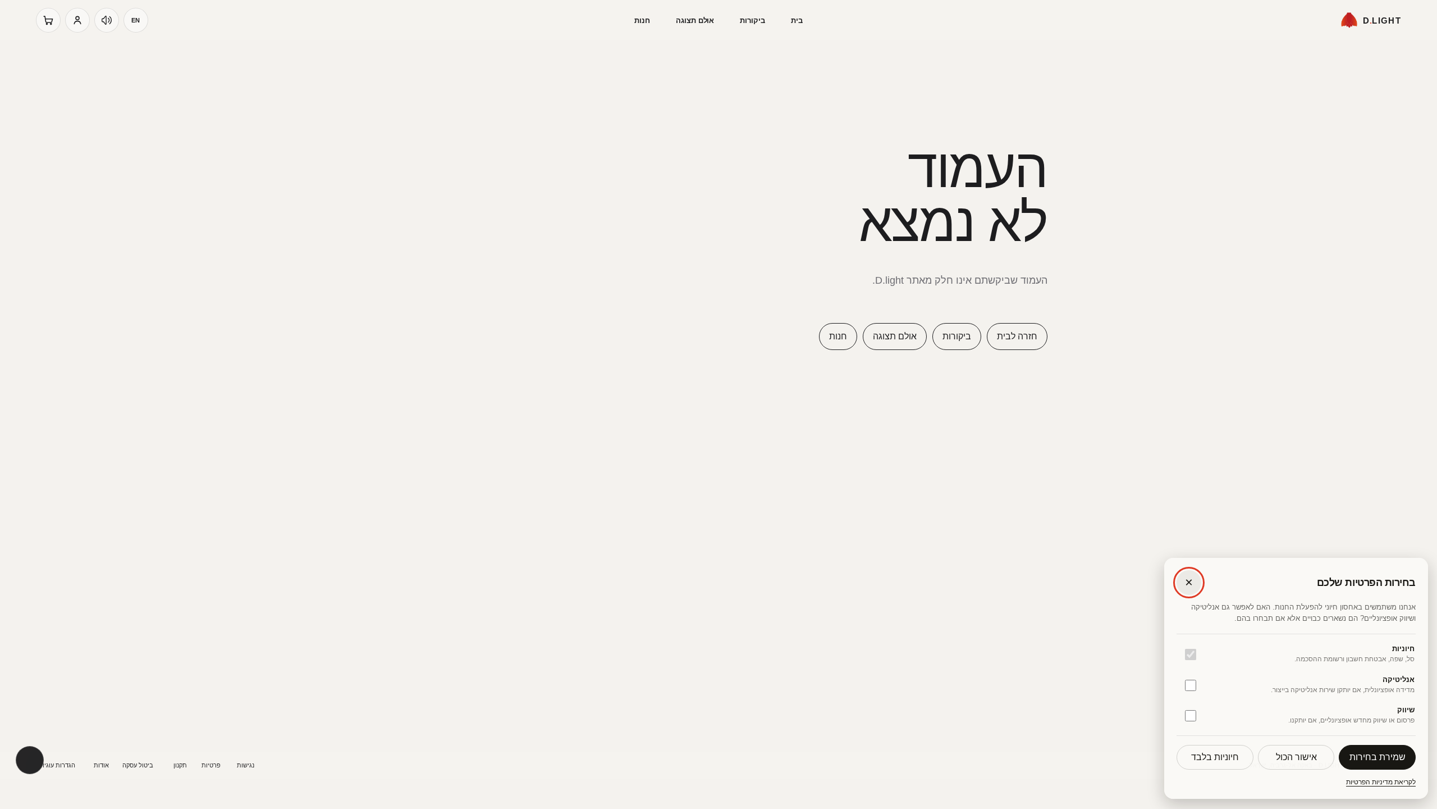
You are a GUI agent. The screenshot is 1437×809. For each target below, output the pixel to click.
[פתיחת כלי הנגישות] (30, 760)
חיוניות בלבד (1215, 757)
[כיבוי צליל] (106, 20)
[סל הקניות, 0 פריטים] (48, 20)
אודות (101, 765)
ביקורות (752, 20)
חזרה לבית (1017, 336)
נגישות (245, 765)
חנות (642, 20)
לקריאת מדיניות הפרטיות (1381, 782)
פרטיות (211, 765)
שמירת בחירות (1377, 757)
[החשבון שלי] (77, 20)
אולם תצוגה (695, 20)
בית (797, 20)
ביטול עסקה (137, 765)
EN (136, 20)
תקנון (180, 765)
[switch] (1190, 654)
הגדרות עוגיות (56, 765)
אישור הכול (1296, 757)
